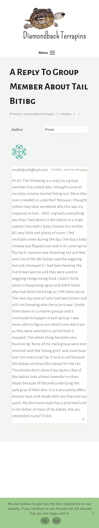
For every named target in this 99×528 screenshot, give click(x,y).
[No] (93, 512)
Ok (45, 521)
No (56, 521)
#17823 (83, 169)
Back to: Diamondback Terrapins (34, 114)
